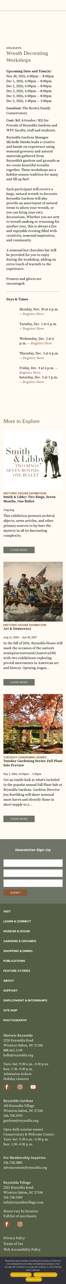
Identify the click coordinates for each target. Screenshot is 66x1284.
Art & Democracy (17, 629)
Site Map (10, 1010)
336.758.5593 (12, 1116)
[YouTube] (33, 1087)
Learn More (19, 550)
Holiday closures (16, 1079)
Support (10, 990)
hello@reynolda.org (18, 1055)
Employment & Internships (25, 1000)
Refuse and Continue (45, 1274)
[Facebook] (6, 1087)
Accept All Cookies (21, 1274)
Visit (7, 911)
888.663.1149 (12, 1050)
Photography (15, 1020)
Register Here (33, 314)
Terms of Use (13, 1244)
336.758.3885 (12, 1163)
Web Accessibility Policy (22, 1250)
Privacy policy (34, 1279)
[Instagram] (20, 1087)
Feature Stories (16, 971)
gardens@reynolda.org (20, 1121)
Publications (14, 961)
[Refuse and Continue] (62, 1270)
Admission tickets (17, 1074)
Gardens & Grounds (19, 941)
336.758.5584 (12, 1197)
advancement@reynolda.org (25, 1168)
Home (17, 5)
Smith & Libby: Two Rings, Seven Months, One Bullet (29, 499)
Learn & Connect (17, 921)
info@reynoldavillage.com (23, 1202)
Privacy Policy (14, 1238)
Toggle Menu (59, 5)
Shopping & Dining (18, 951)
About (8, 980)
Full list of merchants (19, 1216)
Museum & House (16, 931)
